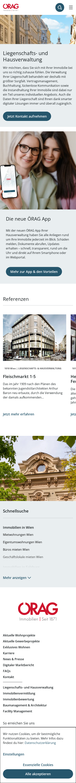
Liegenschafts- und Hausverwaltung (28, 687)
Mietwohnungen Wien (18, 535)
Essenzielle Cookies (38, 765)
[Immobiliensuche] (59, 7)
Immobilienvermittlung (19, 693)
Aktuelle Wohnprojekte (19, 635)
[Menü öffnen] (71, 7)
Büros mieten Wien (16, 549)
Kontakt (8, 677)
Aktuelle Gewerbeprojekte (21, 641)
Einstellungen (13, 754)
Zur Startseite (11, 7)
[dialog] (38, 755)
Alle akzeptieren (38, 774)
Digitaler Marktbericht (18, 665)
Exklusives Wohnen (16, 647)
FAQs (7, 671)
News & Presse (13, 659)
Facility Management (17, 711)
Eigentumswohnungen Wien (22, 542)
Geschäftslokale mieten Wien (23, 557)
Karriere (8, 653)
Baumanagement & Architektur (25, 705)
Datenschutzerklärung (40, 743)
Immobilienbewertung (18, 699)
